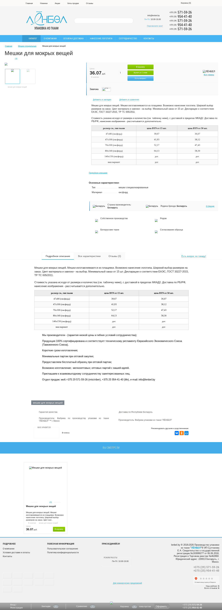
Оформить (161, 606)
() (186, 3)
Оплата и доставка (73, 38)
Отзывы (89, 3)
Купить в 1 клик (140, 73)
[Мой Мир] (186, 433)
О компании (50, 38)
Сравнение (81, 606)
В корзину (140, 67)
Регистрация (16, 608)
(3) (50, 502)
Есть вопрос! (140, 78)
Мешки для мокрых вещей (41, 506)
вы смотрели (111, 447)
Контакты (149, 38)
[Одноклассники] (182, 433)
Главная (29, 3)
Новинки (44, 3)
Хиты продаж (73, 3)
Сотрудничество (128, 38)
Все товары (209, 75)
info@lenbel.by (153, 15)
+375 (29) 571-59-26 (206, 567)
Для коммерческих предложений (127, 583)
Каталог (33, 38)
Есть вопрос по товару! (193, 256)
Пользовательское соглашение (62, 548)
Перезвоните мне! (155, 26)
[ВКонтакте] (177, 433)
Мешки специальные (27, 46)
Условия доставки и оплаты (16, 552)
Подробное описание (98, 173)
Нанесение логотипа (101, 38)
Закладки (45, 606)
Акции (57, 3)
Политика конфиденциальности (63, 552)
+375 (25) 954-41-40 (206, 570)
